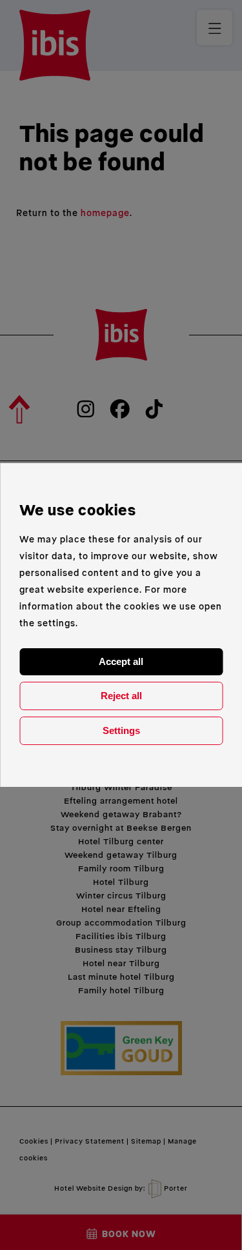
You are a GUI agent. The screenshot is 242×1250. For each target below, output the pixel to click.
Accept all (121, 661)
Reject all (121, 695)
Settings (121, 730)
